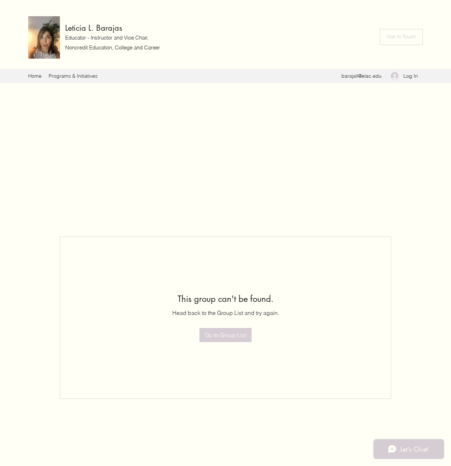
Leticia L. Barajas (93, 28)
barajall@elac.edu (361, 76)
